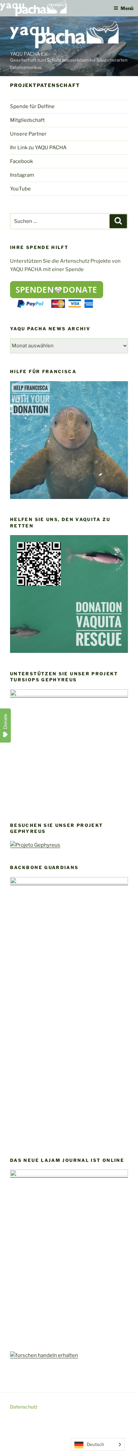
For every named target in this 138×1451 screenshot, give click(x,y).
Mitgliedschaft (27, 120)
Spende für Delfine (32, 106)
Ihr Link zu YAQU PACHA (38, 148)
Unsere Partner (28, 134)
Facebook (21, 161)
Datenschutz (24, 1407)
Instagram (22, 175)
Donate (5, 721)
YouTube (20, 189)
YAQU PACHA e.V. (29, 54)
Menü (127, 8)
